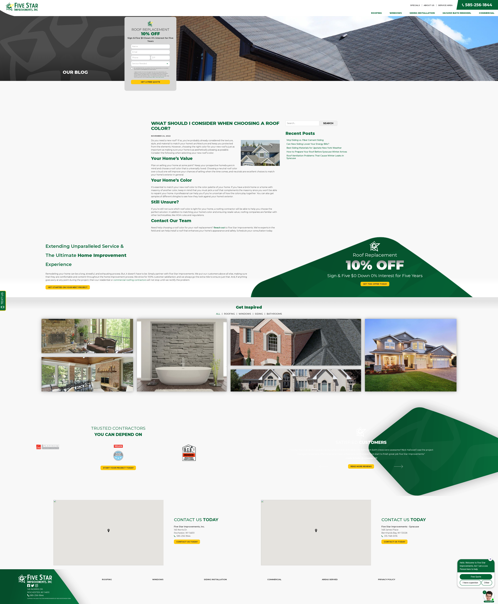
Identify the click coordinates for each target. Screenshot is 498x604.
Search (328, 123)
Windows (396, 13)
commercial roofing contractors (129, 280)
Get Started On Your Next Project (68, 287)
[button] (108, 531)
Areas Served (330, 579)
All (219, 314)
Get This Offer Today (375, 284)
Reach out (219, 227)
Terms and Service (160, 77)
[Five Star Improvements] (22, 6)
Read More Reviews (361, 466)
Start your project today (118, 468)
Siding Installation (422, 13)
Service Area (445, 5)
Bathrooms (274, 314)
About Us (429, 5)
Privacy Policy (152, 77)
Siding (260, 314)
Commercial (486, 13)
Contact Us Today (187, 542)
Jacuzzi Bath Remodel (456, 13)
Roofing (376, 13)
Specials (415, 5)
